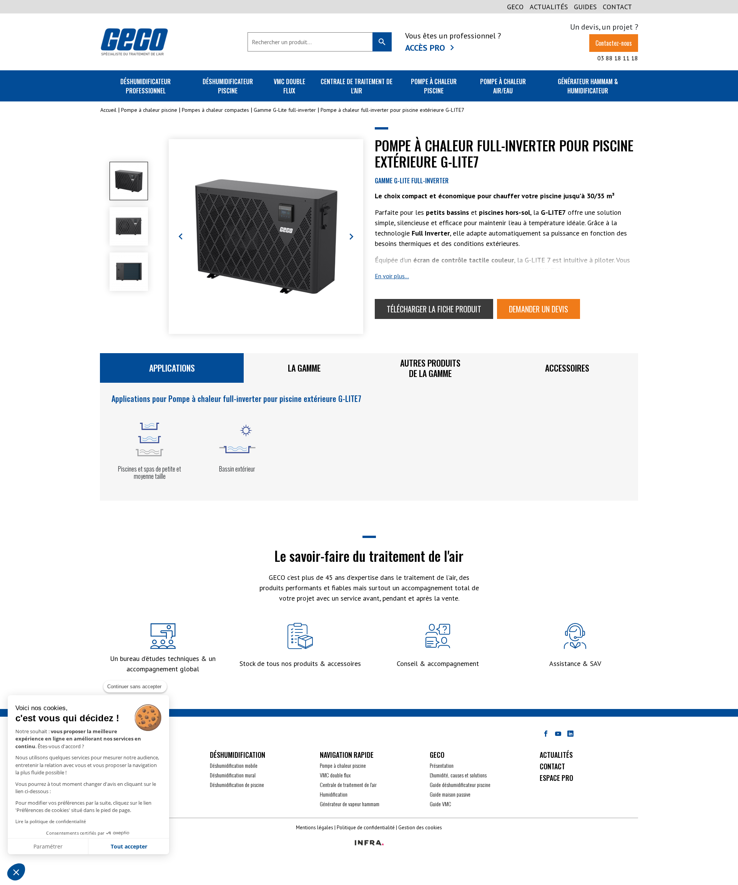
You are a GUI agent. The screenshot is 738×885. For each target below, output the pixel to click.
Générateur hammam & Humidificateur (588, 86)
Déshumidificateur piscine (228, 86)
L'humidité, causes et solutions (458, 775)
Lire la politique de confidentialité (50, 821)
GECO (515, 6)
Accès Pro (425, 47)
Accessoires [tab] (567, 368)
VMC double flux (289, 86)
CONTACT (617, 6)
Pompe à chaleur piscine (434, 86)
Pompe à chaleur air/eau (503, 86)
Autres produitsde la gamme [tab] (430, 368)
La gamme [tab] (304, 368)
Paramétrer (48, 846)
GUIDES (585, 6)
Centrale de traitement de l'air (356, 86)
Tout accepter (129, 846)
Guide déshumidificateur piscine (460, 784)
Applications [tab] (172, 368)
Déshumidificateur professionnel (145, 86)
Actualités (549, 6)
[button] (16, 872)
